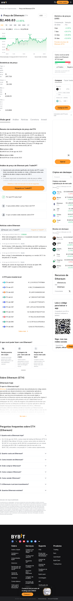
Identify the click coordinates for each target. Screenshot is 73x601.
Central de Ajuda (42, 560)
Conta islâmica (15, 581)
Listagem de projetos (29, 577)
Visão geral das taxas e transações (15, 586)
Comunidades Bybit (15, 558)
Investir (44, 119)
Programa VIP (29, 561)
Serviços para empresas (29, 572)
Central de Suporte (42, 565)
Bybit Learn (42, 574)
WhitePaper (61, 287)
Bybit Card (56, 560)
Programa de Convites (30, 566)
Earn (54, 553)
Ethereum (3, 389)
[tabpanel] (63, 96)
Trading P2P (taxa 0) (30, 556)
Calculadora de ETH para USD (63, 114)
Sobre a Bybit (15, 549)
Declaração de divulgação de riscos (16, 568)
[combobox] (62, 177)
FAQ (40, 549)
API (40, 581)
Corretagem (42, 578)
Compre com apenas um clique (30, 551)
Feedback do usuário (43, 569)
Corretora (34, 119)
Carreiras (14, 578)
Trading (55, 549)
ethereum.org (61, 282)
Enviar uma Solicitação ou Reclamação (43, 554)
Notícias (24, 119)
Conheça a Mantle (14, 553)
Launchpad (56, 557)
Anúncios (14, 563)
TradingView (57, 564)
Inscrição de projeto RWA (30, 582)
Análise (16, 119)
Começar (27, 594)
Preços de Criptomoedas (8, 8)
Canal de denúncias (14, 573)
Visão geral (5, 119)
